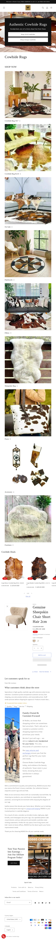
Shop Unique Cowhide (28, 40)
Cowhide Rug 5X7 (11, 121)
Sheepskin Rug (10, 386)
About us (30, 887)
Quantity (35, 644)
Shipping (35, 634)
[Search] (43, 8)
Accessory (8, 492)
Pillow (7, 333)
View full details (44, 672)
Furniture (8, 545)
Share (36, 672)
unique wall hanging (33, 809)
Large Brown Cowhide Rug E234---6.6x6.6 (12, 583)
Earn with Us (22, 887)
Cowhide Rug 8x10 (12, 174)
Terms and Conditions (19, 891)
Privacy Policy (39, 887)
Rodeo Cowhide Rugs (14, 936)
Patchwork (9, 280)
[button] (42, 660)
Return (41, 891)
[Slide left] (24, 593)
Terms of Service (33, 891)
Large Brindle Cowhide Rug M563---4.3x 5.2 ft (38, 583)
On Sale (7, 227)
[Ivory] (38, 640)
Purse (7, 439)
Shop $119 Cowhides (28, 34)
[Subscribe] (29, 902)
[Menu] (4, 8)
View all (28, 596)
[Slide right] (31, 593)
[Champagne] (34, 640)
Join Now (13, 863)
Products (14, 887)
